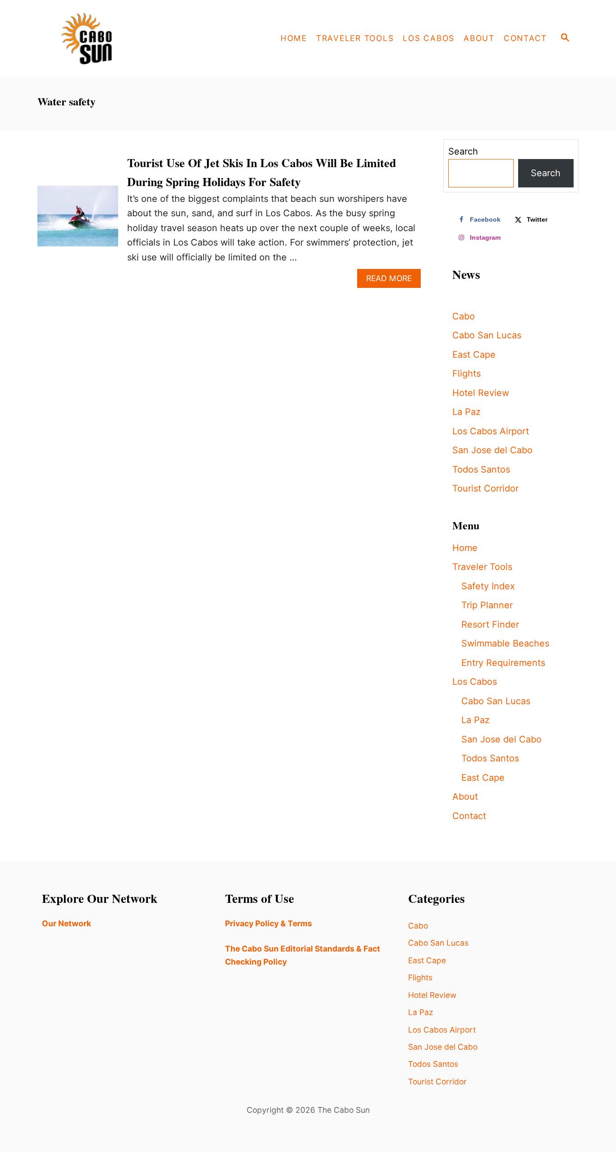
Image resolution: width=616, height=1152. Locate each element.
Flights (466, 373)
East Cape (474, 354)
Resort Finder (490, 624)
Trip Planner (487, 605)
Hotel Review (480, 392)
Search (463, 151)
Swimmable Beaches (505, 643)
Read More (393, 280)
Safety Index (488, 586)
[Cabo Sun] (118, 38)
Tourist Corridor (485, 488)
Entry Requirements (503, 662)
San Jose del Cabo (492, 450)
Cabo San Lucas (486, 335)
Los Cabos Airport (490, 431)
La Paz (466, 411)
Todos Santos (481, 469)
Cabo (463, 316)
